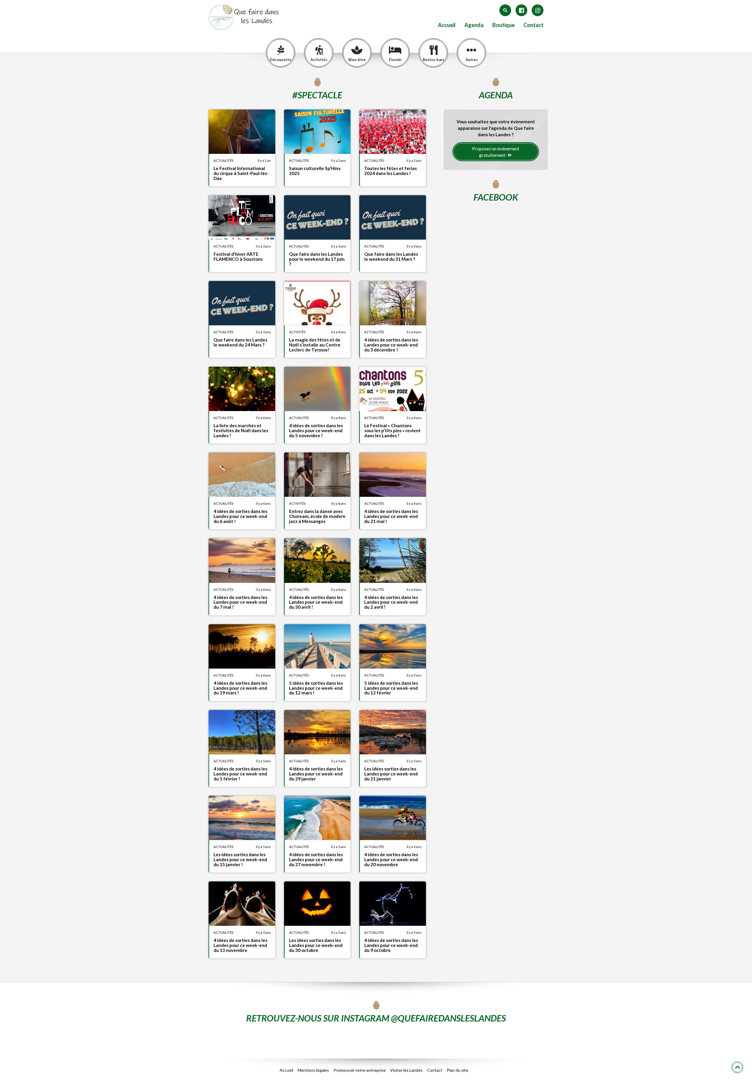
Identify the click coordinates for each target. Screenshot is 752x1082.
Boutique (503, 25)
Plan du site (457, 1070)
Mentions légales (313, 1070)
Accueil (447, 25)
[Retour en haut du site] (737, 1067)
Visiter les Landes (406, 1070)
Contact (533, 25)
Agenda (474, 25)
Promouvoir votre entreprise (359, 1070)
